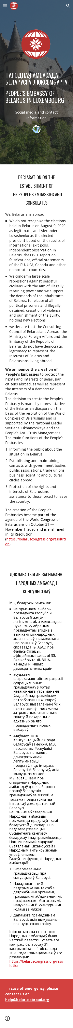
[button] (5, 5)
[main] (36, 88)
